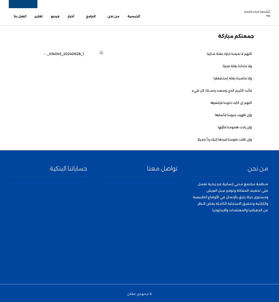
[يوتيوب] (225, 227)
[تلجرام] (219, 227)
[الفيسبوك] (240, 227)
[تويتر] (235, 227)
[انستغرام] (230, 227)
